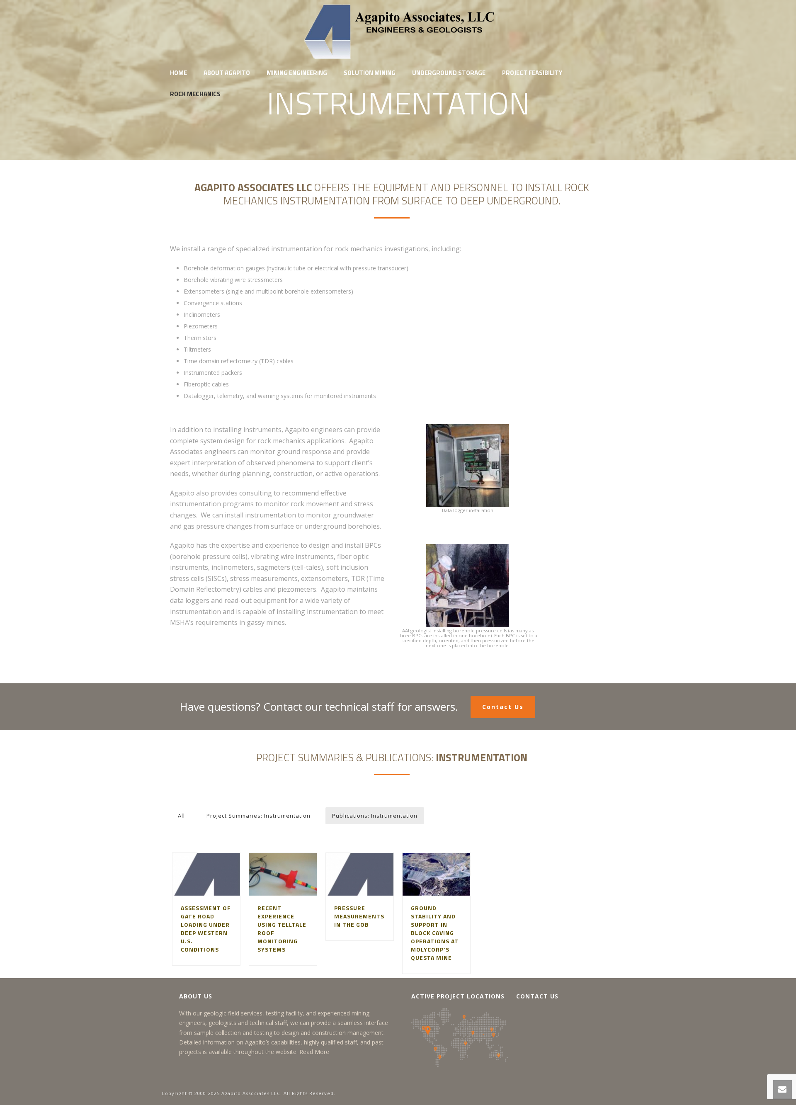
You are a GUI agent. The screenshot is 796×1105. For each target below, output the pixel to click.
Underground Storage (448, 73)
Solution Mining (370, 73)
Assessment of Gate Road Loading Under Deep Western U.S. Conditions (206, 928)
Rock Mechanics (195, 94)
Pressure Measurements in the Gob (359, 916)
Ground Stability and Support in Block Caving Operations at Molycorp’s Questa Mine (435, 932)
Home (178, 73)
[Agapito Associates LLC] (398, 31)
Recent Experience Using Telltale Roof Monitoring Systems (281, 928)
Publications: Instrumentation (374, 815)
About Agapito (227, 73)
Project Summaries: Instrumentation (258, 815)
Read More (314, 1052)
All (181, 815)
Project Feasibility (532, 73)
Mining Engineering (297, 73)
